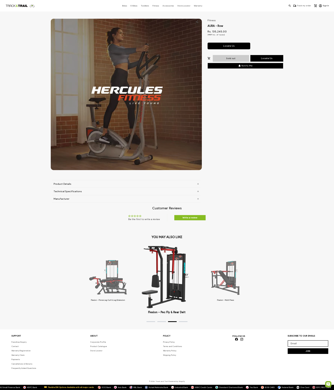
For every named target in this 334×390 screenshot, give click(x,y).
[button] (290, 6)
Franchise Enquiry (18, 342)
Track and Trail (162, 381)
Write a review (190, 217)
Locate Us (229, 45)
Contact (15, 346)
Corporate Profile (98, 342)
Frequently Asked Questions (23, 368)
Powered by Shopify (177, 381)
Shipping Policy (169, 355)
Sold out (230, 58)
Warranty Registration (21, 351)
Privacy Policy (169, 342)
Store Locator (96, 351)
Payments (15, 359)
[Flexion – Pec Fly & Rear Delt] (167, 275)
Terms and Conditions (172, 346)
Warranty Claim (18, 355)
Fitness (212, 20)
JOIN (308, 351)
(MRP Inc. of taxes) (216, 35)
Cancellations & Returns (21, 364)
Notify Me (247, 65)
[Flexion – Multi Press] (225, 277)
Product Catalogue (98, 346)
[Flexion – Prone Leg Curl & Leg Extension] (108, 277)
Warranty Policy (169, 351)
